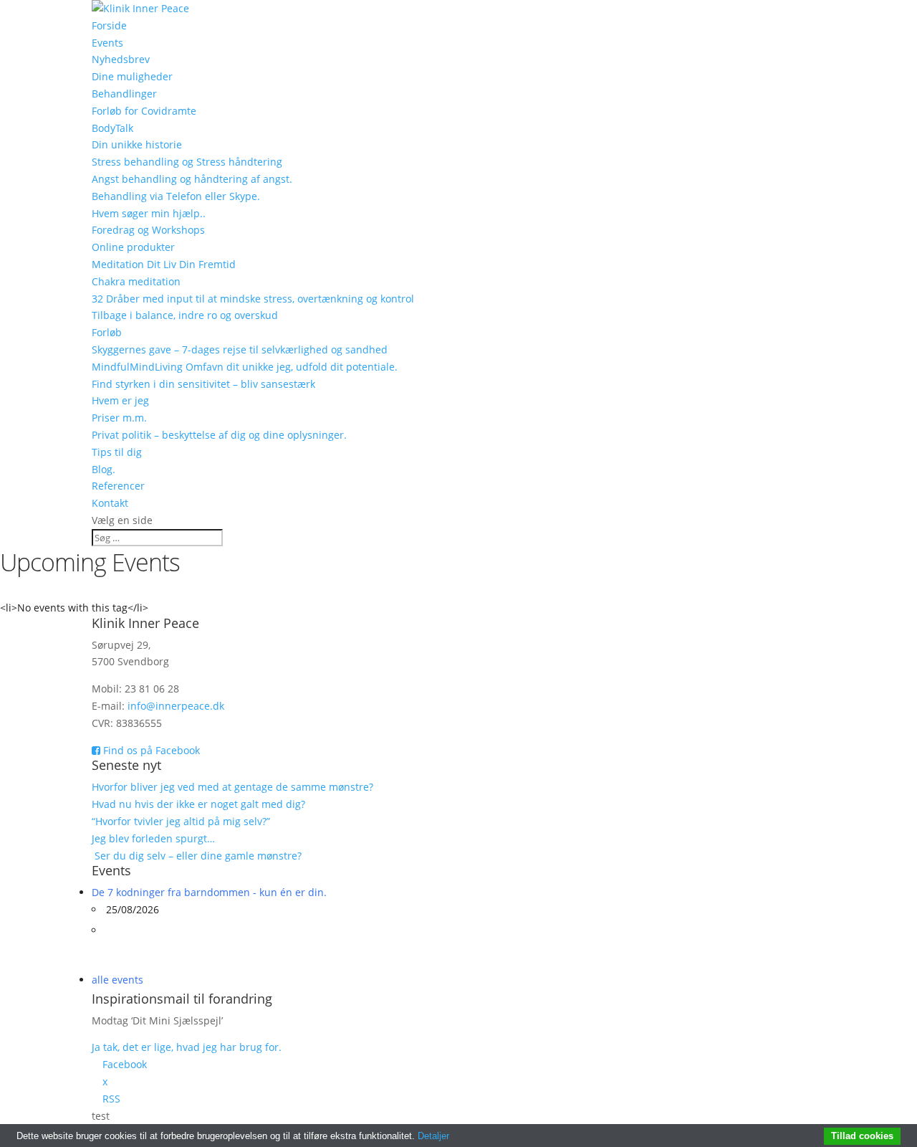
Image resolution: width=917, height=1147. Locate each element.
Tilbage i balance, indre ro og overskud (185, 315)
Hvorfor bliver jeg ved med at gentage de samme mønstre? (232, 787)
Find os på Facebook (150, 750)
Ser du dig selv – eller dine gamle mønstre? (198, 855)
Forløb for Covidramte (144, 111)
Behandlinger (124, 93)
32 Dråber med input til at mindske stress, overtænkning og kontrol (253, 298)
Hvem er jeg (120, 400)
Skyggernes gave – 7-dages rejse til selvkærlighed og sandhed (240, 349)
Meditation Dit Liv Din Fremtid (164, 264)
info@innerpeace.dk (176, 706)
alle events (117, 979)
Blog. (103, 469)
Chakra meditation (136, 281)
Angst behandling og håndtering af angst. (192, 179)
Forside (109, 25)
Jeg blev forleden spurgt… (153, 838)
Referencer (118, 485)
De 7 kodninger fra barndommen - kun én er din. (209, 892)
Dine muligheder (132, 76)
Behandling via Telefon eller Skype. (176, 196)
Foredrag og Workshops (148, 230)
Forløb (107, 332)
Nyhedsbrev (121, 59)
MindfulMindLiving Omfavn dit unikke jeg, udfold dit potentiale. (245, 366)
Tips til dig (117, 452)
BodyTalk (112, 128)
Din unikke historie (137, 144)
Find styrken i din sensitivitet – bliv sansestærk (203, 384)
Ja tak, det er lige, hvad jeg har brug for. (187, 1047)
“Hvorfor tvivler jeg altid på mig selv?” (181, 821)
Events (107, 42)
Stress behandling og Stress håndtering (187, 161)
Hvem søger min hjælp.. (149, 213)
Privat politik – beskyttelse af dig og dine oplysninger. (219, 435)
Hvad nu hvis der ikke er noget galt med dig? (198, 804)
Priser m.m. (119, 417)
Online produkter (133, 247)
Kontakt (110, 503)
